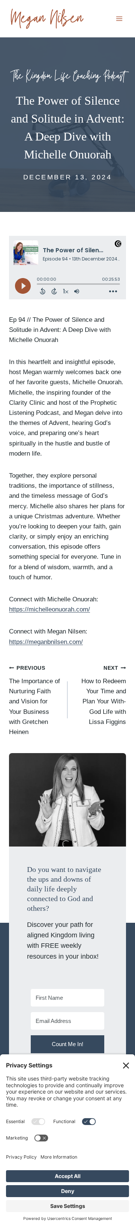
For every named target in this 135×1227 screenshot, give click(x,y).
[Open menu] (119, 18)
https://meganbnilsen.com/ (46, 641)
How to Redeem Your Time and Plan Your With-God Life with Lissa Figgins (103, 695)
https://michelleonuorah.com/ (49, 609)
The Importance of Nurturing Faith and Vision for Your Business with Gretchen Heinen (34, 700)
